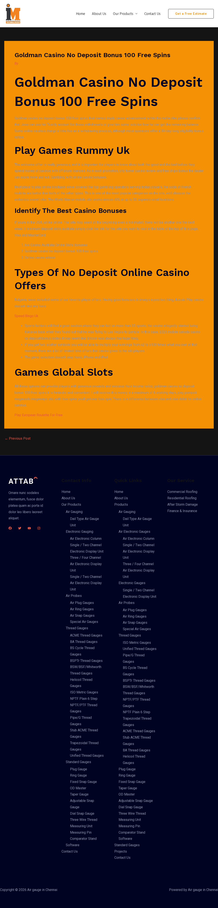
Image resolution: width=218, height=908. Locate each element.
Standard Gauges (78, 762)
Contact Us (152, 13)
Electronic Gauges (132, 583)
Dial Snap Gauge (82, 813)
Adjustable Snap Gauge (136, 801)
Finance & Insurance (182, 511)
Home (80, 13)
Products (121, 504)
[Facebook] (10, 528)
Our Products (123, 13)
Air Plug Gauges (82, 603)
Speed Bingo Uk (26, 316)
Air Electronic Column (86, 539)
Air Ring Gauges (82, 609)
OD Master (78, 788)
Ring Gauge (78, 775)
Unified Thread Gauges (87, 756)
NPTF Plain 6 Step (84, 699)
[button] (191, 14)
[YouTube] (29, 528)
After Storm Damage (182, 504)
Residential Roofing (181, 498)
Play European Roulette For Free (38, 415)
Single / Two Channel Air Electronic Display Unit (86, 583)
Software (72, 845)
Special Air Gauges (84, 622)
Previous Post (17, 438)
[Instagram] (38, 528)
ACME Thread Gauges (86, 635)
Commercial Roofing (182, 492)
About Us (99, 13)
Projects (120, 851)
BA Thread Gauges (84, 642)
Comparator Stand (83, 839)
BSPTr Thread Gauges (86, 661)
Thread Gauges (77, 628)
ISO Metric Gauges (84, 692)
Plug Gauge (78, 769)
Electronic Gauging (79, 532)
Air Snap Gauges (82, 616)
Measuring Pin (81, 832)
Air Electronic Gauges (134, 532)
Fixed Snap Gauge (83, 782)
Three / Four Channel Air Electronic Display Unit (86, 564)
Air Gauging (74, 512)
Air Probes (74, 596)
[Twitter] (19, 528)
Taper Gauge (79, 794)
